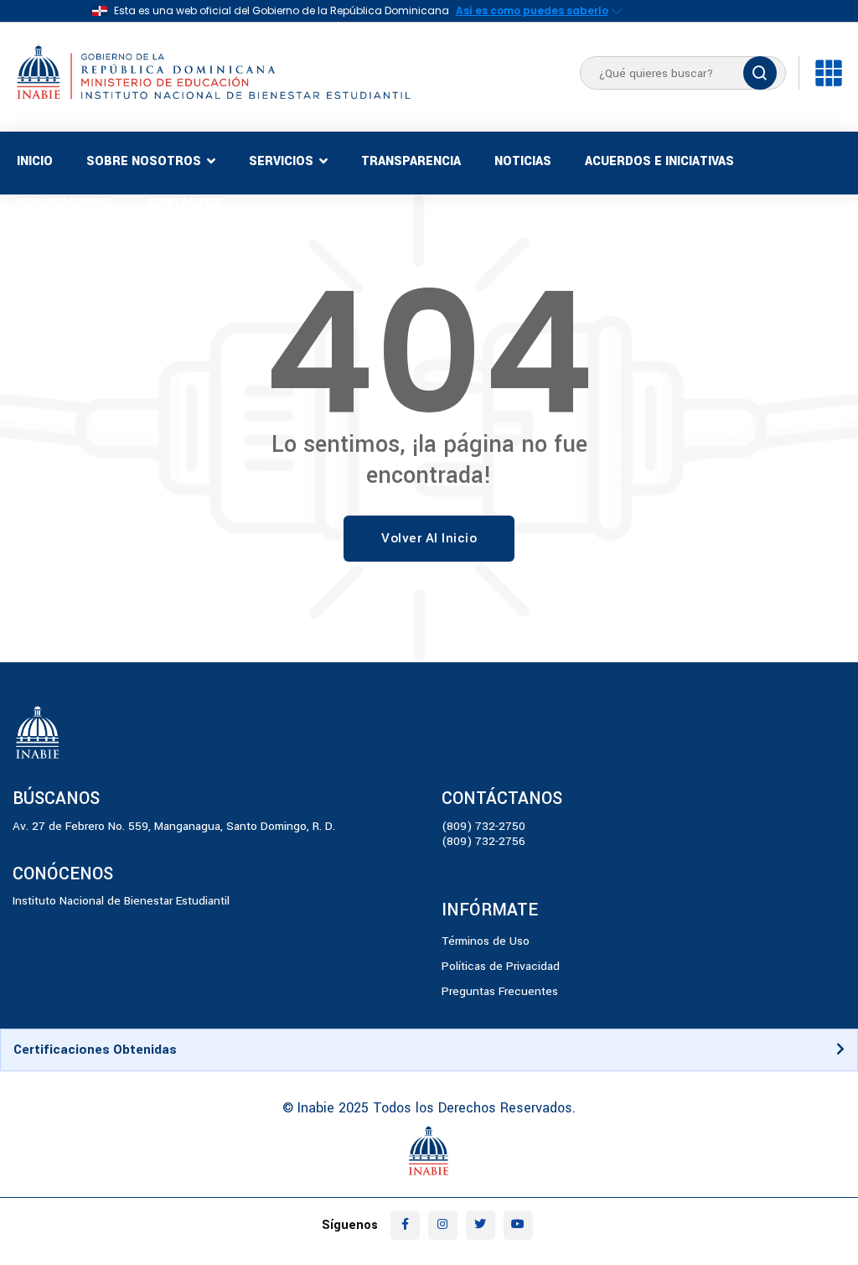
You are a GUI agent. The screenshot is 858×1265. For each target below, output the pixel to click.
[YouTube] (518, 1225)
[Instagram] (442, 1225)
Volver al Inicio (429, 538)
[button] (429, 1050)
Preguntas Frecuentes (500, 991)
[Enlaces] (828, 73)
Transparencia (411, 161)
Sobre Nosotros (143, 161)
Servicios (281, 161)
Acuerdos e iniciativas (659, 161)
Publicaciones (65, 203)
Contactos (185, 203)
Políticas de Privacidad (501, 966)
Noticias (522, 161)
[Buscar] (760, 73)
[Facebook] (405, 1225)
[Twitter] (480, 1225)
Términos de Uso (486, 941)
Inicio (35, 161)
